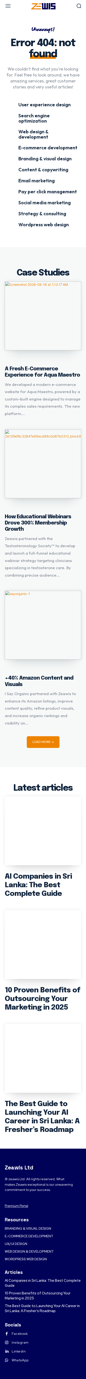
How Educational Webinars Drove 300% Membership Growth (38, 523)
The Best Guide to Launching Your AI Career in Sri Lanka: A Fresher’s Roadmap (42, 1308)
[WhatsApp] (7, 1360)
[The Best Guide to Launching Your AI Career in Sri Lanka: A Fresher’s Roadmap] (43, 1058)
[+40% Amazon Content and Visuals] (43, 625)
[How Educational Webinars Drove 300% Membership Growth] (43, 463)
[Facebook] (7, 1334)
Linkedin (19, 1351)
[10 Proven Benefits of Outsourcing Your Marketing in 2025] (43, 944)
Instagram (20, 1342)
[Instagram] (7, 1343)
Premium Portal (16, 1206)
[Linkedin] (7, 1351)
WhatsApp (20, 1360)
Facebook (20, 1333)
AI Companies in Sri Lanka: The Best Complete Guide (38, 885)
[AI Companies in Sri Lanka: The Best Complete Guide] (43, 830)
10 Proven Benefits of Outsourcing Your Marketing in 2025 (42, 999)
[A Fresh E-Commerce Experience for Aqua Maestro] (43, 315)
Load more (41, 742)
